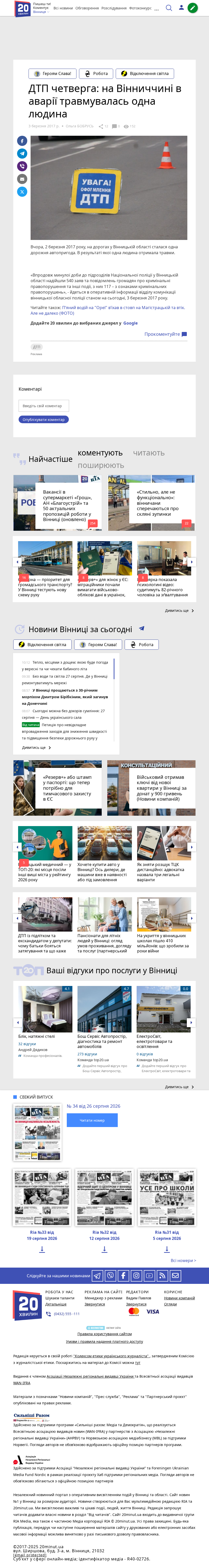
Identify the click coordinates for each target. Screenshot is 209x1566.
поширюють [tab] (101, 465)
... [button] (156, 8)
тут (137, 1362)
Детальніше (56, 1304)
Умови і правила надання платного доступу (104, 1341)
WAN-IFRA (21, 1382)
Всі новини (63, 8)
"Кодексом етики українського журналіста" (111, 1356)
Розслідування (114, 8)
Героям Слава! (57, 73)
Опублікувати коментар (44, 419)
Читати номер (92, 1120)
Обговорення (87, 8)
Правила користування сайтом (104, 1333)
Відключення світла (149, 73)
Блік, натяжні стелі (36, 1036)
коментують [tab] (100, 452)
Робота (100, 73)
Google (130, 323)
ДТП (36, 346)
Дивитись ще (180, 611)
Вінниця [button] (40, 12)
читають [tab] (149, 452)
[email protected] (29, 1555)
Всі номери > (183, 1260)
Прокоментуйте (166, 334)
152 (129, 126)
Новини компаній (179, 1298)
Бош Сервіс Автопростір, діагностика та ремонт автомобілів (102, 1041)
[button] (141, 629)
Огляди (170, 1304)
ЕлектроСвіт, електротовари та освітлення (154, 1041)
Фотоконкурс (140, 8)
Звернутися (95, 1304)
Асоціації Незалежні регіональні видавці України (91, 1376)
